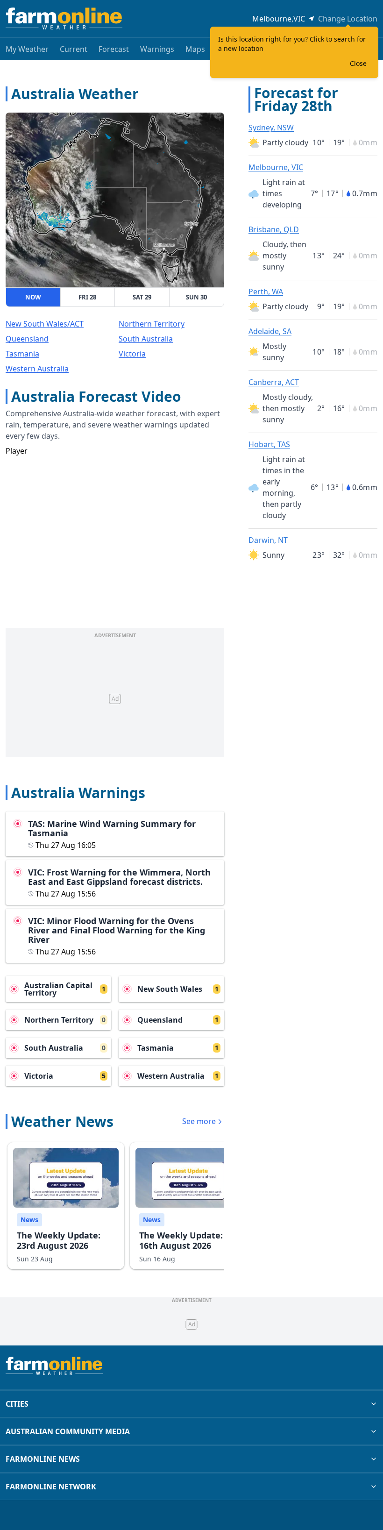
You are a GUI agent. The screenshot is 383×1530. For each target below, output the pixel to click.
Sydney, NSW (271, 127)
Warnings (157, 49)
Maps (195, 49)
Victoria (132, 354)
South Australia (146, 339)
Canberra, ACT (273, 382)
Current (73, 49)
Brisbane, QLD (273, 229)
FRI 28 (87, 297)
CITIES (17, 1404)
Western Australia (37, 368)
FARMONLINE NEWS (43, 1459)
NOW (33, 297)
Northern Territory (151, 324)
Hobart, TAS (269, 444)
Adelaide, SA (269, 331)
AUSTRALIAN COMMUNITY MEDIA (68, 1431)
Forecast (114, 49)
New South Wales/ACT (45, 324)
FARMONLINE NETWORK (51, 1486)
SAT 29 (142, 297)
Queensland (27, 339)
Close (358, 63)
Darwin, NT (268, 540)
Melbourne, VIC (275, 167)
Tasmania (22, 354)
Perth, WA (265, 291)
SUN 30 (196, 297)
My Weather (27, 49)
